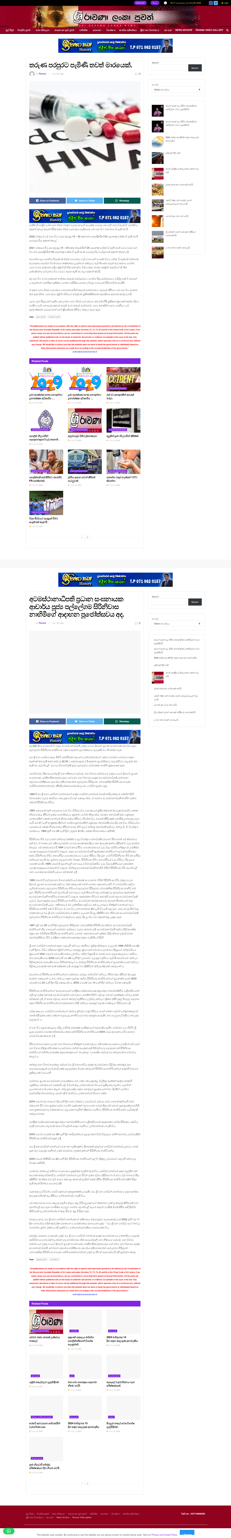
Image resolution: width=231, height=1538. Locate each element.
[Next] (87, 537)
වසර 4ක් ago (57, 73)
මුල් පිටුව (10, 30)
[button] (8, 1531)
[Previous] (82, 537)
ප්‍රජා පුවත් (41, 316)
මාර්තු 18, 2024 (37, 402)
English (140, 3)
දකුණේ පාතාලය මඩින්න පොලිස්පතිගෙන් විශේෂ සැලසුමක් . (81, 1340)
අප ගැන (168, 30)
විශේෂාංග (111, 30)
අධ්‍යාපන (97, 30)
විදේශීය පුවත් (24, 30)
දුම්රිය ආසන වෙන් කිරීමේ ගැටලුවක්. (81, 478)
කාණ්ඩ (155, 84)
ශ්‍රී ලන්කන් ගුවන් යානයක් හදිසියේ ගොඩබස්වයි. (175, 712)
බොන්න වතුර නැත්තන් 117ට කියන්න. (122, 478)
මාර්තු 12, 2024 (114, 1431)
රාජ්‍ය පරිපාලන (42, 30)
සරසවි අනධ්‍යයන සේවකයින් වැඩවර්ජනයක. (44, 1424)
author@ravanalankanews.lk (85, 351)
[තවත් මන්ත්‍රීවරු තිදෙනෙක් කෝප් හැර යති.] (158, 174)
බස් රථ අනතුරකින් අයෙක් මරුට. (120, 396)
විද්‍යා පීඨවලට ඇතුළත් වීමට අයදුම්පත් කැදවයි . (43, 520)
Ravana (42, 73)
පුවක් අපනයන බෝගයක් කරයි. (179, 184)
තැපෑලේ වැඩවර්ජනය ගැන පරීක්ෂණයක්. (121, 1383)
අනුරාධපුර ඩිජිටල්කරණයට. (83, 436)
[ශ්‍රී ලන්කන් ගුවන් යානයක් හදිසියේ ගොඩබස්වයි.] (158, 237)
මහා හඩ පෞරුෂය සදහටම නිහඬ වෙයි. (82, 1383)
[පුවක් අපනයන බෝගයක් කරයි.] (158, 189)
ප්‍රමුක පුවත (42, 1259)
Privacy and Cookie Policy (164, 1534)
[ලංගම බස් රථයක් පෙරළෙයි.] (158, 252)
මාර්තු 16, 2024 (37, 444)
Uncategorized (40, 388)
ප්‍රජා (72, 1376)
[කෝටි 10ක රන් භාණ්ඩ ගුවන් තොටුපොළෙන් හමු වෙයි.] (158, 205)
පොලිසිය (74, 1331)
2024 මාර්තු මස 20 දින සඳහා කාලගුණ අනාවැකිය (175, 657)
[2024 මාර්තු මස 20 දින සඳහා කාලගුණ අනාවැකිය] (158, 142)
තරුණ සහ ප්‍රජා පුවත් (64, 30)
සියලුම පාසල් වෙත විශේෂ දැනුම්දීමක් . (120, 1424)
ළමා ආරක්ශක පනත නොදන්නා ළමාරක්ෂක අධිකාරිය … (45, 396)
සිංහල (155, 3)
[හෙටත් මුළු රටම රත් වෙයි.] (158, 221)
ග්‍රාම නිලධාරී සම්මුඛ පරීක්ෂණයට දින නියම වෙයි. (44, 1466)
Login (226, 2)
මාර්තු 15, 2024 (114, 485)
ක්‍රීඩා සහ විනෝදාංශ (149, 30)
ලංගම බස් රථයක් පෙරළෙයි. (178, 247)
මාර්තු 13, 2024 (37, 1386)
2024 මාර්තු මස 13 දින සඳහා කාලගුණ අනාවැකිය (83, 1424)
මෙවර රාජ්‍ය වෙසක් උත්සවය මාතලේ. (44, 1338)
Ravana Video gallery (209, 30)
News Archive (183, 30)
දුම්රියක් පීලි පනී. (173, 152)
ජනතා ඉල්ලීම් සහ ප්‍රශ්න (42, 1417)
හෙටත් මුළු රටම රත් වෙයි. (177, 216)
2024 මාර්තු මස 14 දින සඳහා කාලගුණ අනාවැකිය (122, 1338)
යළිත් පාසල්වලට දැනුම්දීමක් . (44, 1382)
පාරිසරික (83, 30)
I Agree (187, 1534)
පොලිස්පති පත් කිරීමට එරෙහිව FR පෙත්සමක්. (45, 478)
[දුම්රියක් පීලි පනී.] (158, 158)
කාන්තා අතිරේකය (128, 30)
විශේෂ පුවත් (54, 316)
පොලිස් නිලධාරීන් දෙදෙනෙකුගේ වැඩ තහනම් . (44, 437)
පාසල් (111, 1417)
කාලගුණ (112, 1331)
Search (155, 62)
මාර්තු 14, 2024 (75, 1348)
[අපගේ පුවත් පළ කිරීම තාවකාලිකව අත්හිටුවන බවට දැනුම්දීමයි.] (158, 111)
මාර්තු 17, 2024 (114, 402)
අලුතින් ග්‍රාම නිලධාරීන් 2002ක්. (123, 436)
